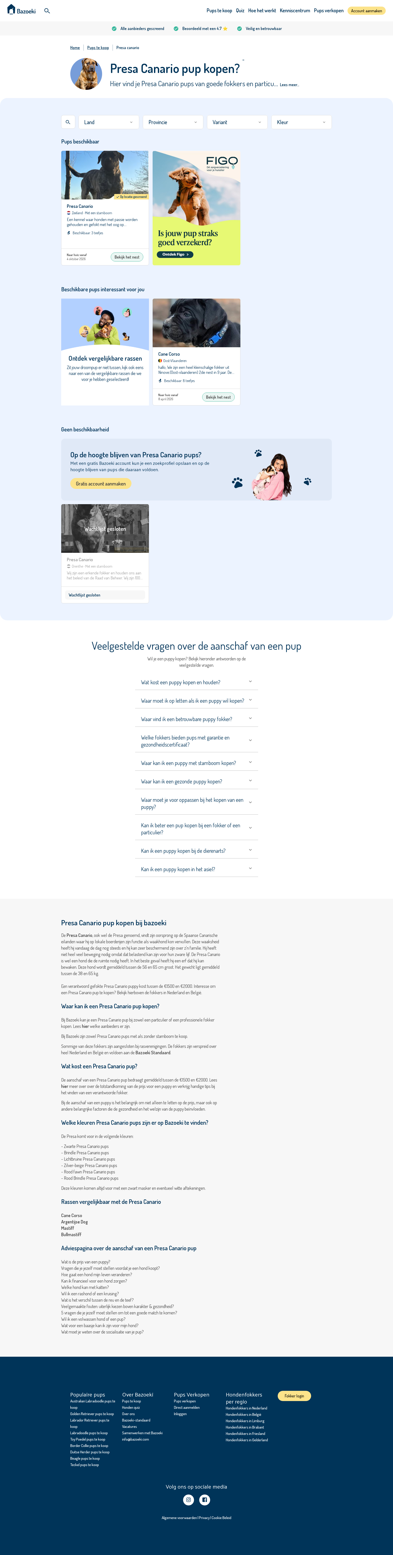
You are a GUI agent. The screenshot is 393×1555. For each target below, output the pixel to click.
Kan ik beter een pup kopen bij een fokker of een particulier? (190, 829)
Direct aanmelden (187, 1407)
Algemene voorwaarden (179, 1517)
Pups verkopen (329, 10)
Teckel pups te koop (84, 1464)
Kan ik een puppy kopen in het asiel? (178, 869)
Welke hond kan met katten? (85, 1287)
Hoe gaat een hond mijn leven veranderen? (96, 1274)
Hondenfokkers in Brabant (245, 1427)
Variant (220, 122)
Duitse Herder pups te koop (90, 1451)
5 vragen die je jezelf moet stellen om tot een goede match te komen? (119, 1313)
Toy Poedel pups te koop (87, 1439)
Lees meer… (289, 84)
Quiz (240, 10)
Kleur (282, 122)
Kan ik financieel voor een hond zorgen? (94, 1281)
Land (89, 122)
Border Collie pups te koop (89, 1445)
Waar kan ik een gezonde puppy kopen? (181, 781)
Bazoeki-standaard (136, 1420)
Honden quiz (131, 1407)
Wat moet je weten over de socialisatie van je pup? (102, 1332)
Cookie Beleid (221, 1517)
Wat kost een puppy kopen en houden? (180, 682)
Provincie (158, 122)
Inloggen (180, 1413)
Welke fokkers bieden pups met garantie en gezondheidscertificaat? (185, 741)
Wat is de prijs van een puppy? (85, 1262)
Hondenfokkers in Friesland (245, 1433)
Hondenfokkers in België (243, 1414)
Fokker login (294, 1395)
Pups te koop (219, 10)
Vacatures (129, 1426)
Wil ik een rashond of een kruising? (90, 1293)
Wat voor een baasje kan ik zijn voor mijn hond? (100, 1325)
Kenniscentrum (295, 10)
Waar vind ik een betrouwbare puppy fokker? (186, 718)
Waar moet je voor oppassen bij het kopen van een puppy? (192, 803)
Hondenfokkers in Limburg (245, 1420)
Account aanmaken (366, 10)
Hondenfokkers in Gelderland (247, 1439)
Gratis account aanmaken (101, 483)
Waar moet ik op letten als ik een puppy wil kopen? (192, 700)
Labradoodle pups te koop (89, 1432)
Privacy (204, 1517)
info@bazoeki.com (135, 1439)
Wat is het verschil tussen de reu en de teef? (97, 1300)
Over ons (128, 1413)
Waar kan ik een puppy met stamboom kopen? (188, 762)
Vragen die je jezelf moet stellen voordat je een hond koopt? (110, 1268)
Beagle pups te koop (85, 1458)
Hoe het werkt (262, 10)
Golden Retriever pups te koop (92, 1413)
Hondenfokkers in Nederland (246, 1408)
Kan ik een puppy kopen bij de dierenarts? (183, 850)
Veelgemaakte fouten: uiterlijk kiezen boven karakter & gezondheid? (117, 1306)
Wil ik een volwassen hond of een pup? (93, 1319)
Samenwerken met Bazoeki (142, 1432)
